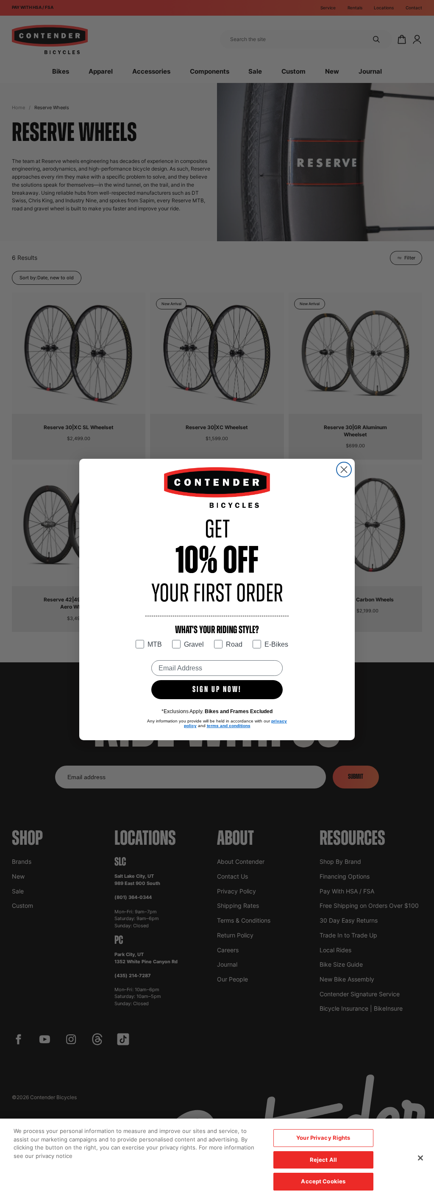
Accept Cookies (323, 1181)
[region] (217, 1159)
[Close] (420, 1158)
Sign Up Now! (217, 690)
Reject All (323, 1159)
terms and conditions (228, 725)
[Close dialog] (344, 469)
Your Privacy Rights (323, 1137)
